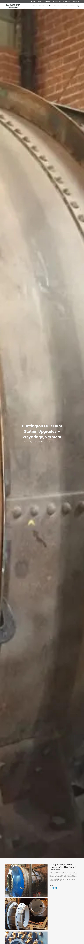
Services (49, 6)
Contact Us (64, 6)
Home (35, 6)
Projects (56, 6)
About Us (41, 6)
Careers (72, 6)
